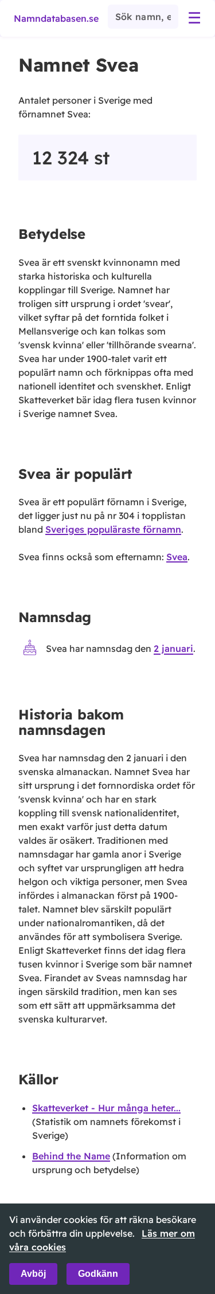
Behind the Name (71, 1156)
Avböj (33, 1274)
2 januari (173, 649)
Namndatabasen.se (56, 18)
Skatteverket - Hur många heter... (106, 1108)
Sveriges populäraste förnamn (113, 529)
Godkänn (98, 1274)
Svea (176, 557)
